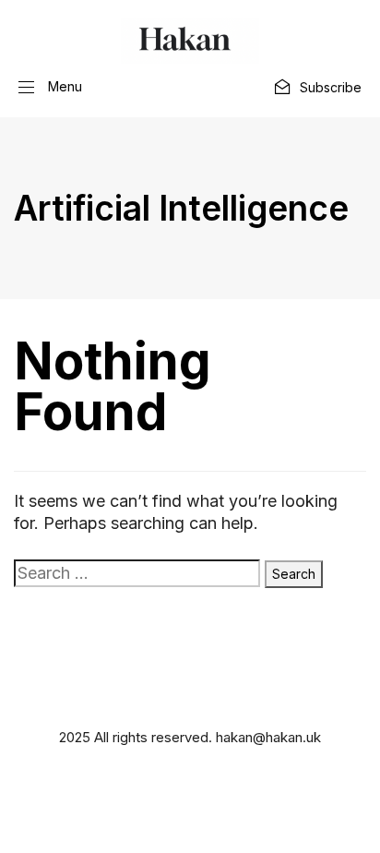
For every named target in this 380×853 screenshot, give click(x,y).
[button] (50, 87)
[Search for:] (137, 573)
